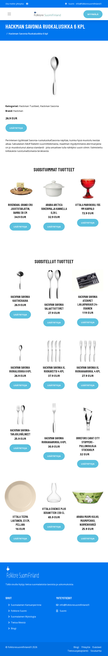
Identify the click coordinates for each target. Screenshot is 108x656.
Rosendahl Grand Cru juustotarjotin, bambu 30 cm (20, 208)
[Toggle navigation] (9, 14)
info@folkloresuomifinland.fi (88, 3)
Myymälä (92, 14)
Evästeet (96, 647)
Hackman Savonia (49, 106)
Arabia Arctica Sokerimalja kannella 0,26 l (54, 208)
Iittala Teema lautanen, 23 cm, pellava (20, 520)
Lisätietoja (16, 128)
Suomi (71, 3)
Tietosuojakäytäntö (78, 650)
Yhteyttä (85, 647)
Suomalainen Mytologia (23, 616)
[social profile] (27, 3)
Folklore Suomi (19, 610)
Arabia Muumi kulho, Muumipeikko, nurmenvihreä (87, 520)
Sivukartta (96, 650)
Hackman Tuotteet (29, 106)
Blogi (13, 628)
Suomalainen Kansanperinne (26, 604)
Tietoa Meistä (18, 622)
